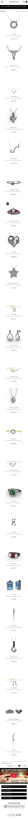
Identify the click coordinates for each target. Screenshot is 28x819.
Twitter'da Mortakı (11, 815)
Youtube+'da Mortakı (20, 815)
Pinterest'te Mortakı (14, 815)
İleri (22, 11)
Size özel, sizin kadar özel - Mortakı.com (14, 1)
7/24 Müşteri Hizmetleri (7, 798)
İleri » (25, 765)
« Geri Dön (10, 765)
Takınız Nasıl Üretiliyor (7, 790)
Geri (26, 11)
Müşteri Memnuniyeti (6, 794)
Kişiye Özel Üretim (6, 786)
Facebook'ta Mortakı (8, 815)
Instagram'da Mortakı (17, 815)
